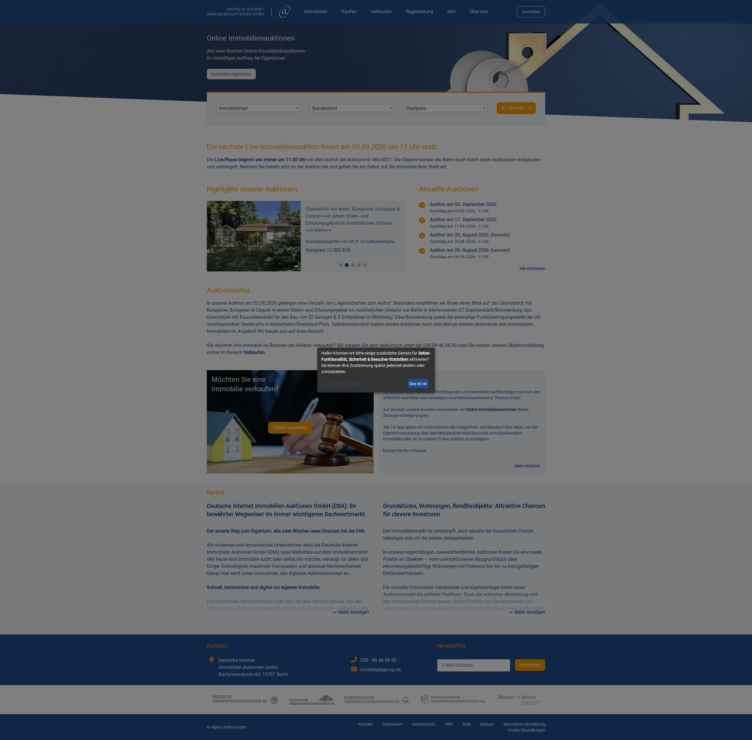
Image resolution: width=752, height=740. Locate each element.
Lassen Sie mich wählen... (344, 383)
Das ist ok (418, 383)
